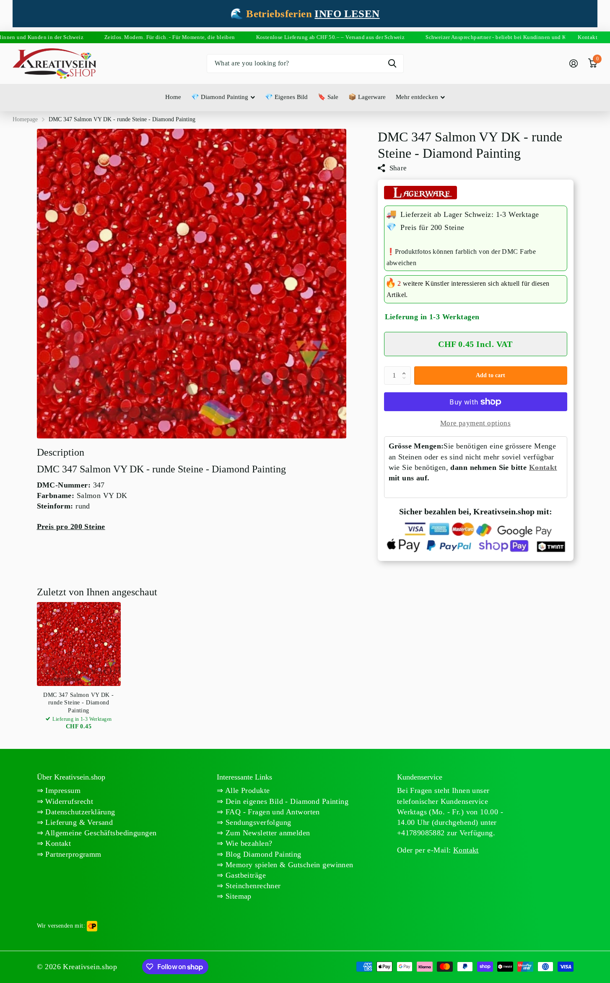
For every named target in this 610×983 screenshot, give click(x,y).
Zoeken (392, 63)
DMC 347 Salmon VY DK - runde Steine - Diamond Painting (78, 702)
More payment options (475, 423)
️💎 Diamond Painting (219, 97)
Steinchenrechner (252, 885)
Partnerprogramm (72, 854)
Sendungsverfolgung (257, 822)
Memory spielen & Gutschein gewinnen (288, 864)
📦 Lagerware (367, 97)
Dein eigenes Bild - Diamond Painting (286, 801)
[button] (406, 368)
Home (173, 97)
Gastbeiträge (244, 875)
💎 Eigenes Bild (286, 97)
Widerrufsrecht (68, 801)
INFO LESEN (346, 13)
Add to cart (490, 375)
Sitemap (237, 896)
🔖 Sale (328, 97)
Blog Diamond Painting (262, 854)
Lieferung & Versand (78, 822)
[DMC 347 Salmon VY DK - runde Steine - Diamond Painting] (79, 644)
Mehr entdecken (417, 97)
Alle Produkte (246, 790)
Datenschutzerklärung (79, 812)
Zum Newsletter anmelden (266, 833)
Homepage (25, 119)
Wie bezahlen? (248, 843)
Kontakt (543, 467)
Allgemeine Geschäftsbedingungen (99, 833)
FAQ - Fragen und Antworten (271, 812)
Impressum (61, 790)
